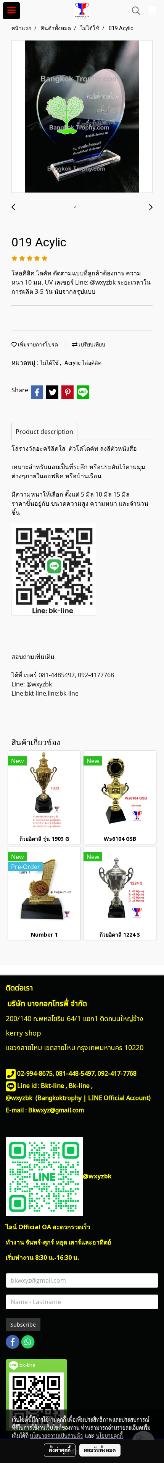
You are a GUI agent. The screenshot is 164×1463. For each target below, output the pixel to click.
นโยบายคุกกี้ (109, 1435)
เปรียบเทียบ (91, 344)
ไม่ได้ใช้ (50, 363)
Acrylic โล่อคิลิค (82, 363)
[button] (133, 10)
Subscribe (23, 1324)
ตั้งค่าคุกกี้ (60, 1450)
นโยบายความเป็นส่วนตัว (56, 1435)
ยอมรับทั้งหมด (100, 1450)
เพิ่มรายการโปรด (37, 344)
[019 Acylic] (82, 116)
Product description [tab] (44, 431)
